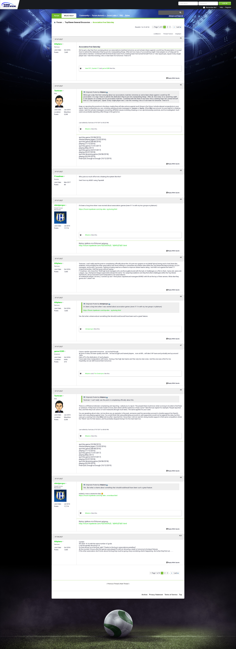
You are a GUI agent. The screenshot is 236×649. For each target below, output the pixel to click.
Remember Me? (211, 7)
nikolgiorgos (89, 329)
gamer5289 (106, 68)
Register (228, 7)
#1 (181, 38)
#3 (181, 170)
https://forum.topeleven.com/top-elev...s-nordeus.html (98, 495)
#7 (181, 345)
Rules (127, 15)
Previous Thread (113, 584)
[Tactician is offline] (59, 101)
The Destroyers (99, 373)
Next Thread (124, 584)
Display (177, 34)
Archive (144, 595)
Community (84, 15)
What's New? (69, 16)
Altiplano (88, 129)
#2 (181, 85)
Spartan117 (95, 68)
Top (180, 595)
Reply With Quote (173, 78)
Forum (56, 16)
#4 (181, 199)
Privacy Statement (156, 595)
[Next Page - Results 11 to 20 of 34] (174, 27)
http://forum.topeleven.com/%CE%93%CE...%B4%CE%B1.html (103, 245)
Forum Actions (98, 15)
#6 (181, 296)
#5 (181, 257)
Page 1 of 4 (158, 27)
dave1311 (88, 68)
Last (178, 27)
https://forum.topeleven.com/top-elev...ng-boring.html (98, 209)
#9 (181, 477)
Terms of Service (171, 595)
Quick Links (112, 15)
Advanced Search (176, 16)
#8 (181, 390)
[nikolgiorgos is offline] (60, 217)
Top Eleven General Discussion (77, 22)
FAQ (121, 15)
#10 (180, 535)
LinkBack (157, 34)
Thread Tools (167, 34)
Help (221, 7)
